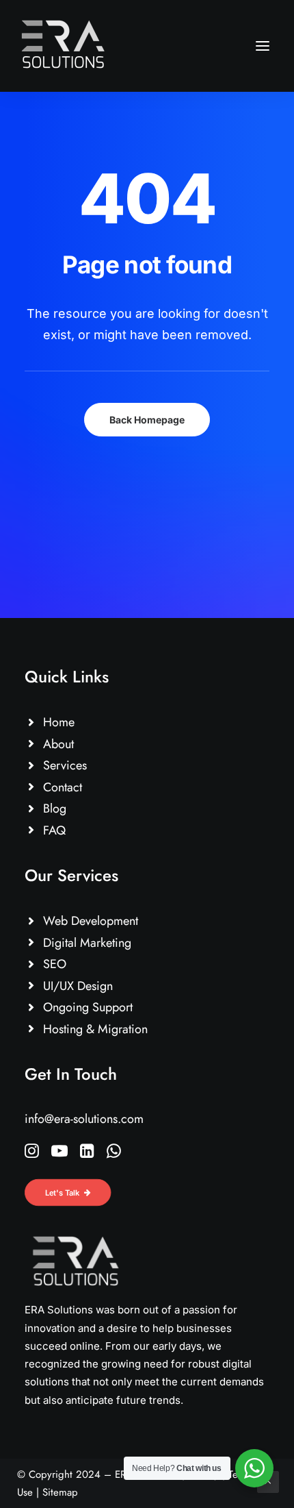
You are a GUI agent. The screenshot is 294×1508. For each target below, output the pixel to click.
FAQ (54, 830)
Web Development (90, 921)
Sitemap (60, 1492)
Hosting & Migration (95, 1029)
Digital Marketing (87, 943)
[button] (262, 46)
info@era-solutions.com (84, 1119)
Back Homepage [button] (147, 419)
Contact (62, 787)
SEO (54, 964)
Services (65, 765)
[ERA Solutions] (63, 45)
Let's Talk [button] (62, 1192)
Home (59, 722)
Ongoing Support (88, 1007)
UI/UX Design (78, 986)
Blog (54, 808)
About (58, 744)
